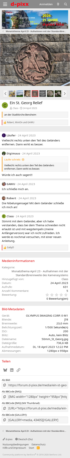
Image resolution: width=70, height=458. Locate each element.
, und (20, 122)
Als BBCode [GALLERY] (14, 414)
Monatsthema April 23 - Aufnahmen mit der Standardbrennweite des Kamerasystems (40, 273)
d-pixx (9, 439)
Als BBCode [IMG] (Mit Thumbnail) (20, 403)
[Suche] (65, 4)
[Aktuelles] (58, 4)
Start (31, 447)
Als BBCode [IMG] (11, 391)
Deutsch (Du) (25, 439)
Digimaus (13, 153)
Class (15, 108)
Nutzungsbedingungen (16, 444)
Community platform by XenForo (32, 454)
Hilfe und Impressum (14, 447)
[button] (5, 93)
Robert (11, 198)
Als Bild (6, 380)
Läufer (11, 135)
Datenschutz (39, 444)
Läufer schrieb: (12, 159)
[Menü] (5, 4)
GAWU (11, 184)
